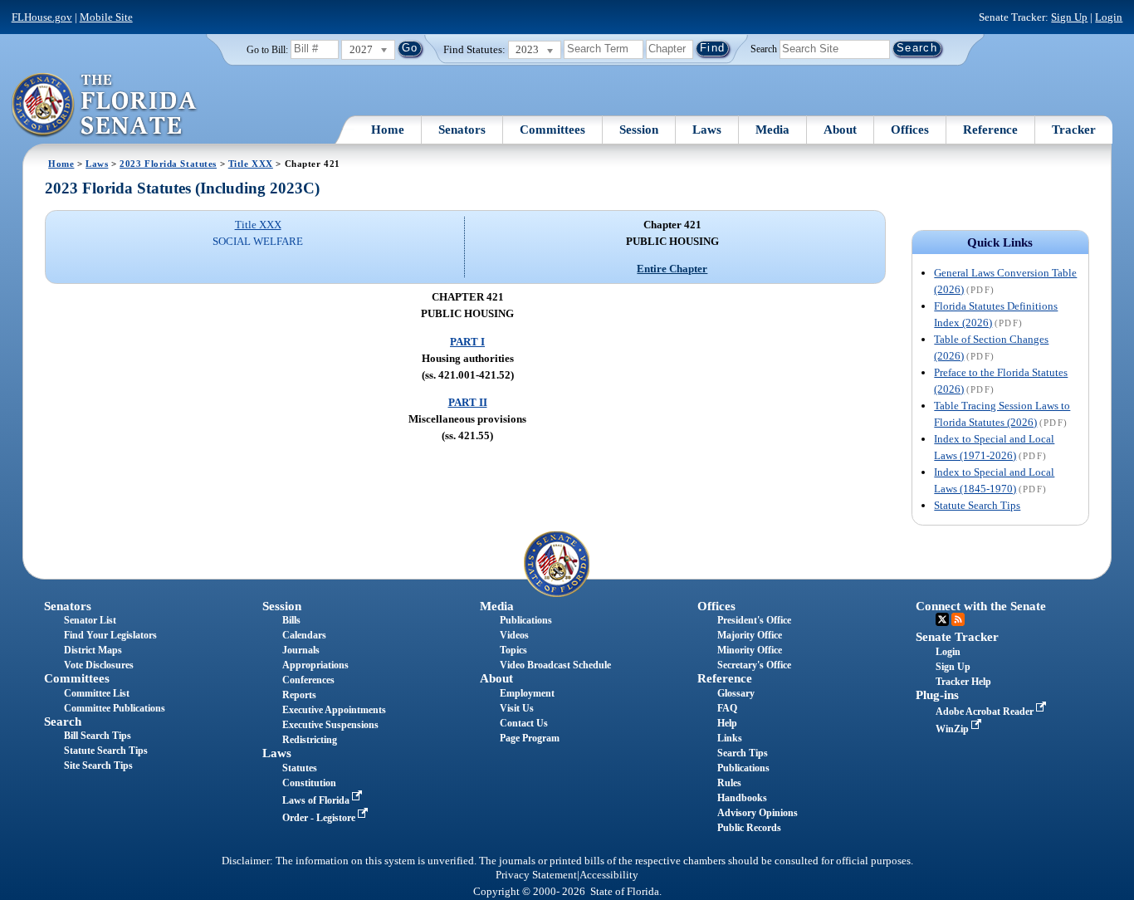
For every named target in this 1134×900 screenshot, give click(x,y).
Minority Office (749, 650)
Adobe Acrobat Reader (986, 711)
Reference (990, 129)
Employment (527, 693)
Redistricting (309, 740)
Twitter (942, 619)
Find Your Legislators (110, 635)
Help (727, 723)
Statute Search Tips (977, 505)
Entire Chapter (672, 268)
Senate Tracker (957, 636)
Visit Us (517, 708)
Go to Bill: (267, 50)
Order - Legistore (320, 818)
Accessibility (608, 875)
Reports (299, 695)
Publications (526, 620)
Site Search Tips (98, 765)
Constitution (309, 783)
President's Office (754, 620)
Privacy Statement (536, 875)
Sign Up (1069, 17)
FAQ (727, 708)
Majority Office (749, 635)
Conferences (308, 680)
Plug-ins (937, 695)
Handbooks (742, 798)
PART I (467, 341)
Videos (514, 635)
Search (763, 48)
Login (1108, 17)
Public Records (749, 828)
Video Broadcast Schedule (555, 665)
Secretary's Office (754, 665)
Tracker (1074, 129)
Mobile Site (106, 17)
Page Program (530, 738)
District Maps (93, 650)
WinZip (953, 729)
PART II (467, 402)
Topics (513, 650)
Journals (301, 650)
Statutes (299, 768)
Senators (462, 129)
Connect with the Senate (981, 606)
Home (387, 129)
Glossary (736, 693)
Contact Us (524, 723)
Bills (291, 620)
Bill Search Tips (97, 735)
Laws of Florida (317, 800)
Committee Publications (114, 708)
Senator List (90, 620)
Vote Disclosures (99, 665)
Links (729, 738)
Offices (910, 129)
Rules (729, 783)
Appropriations (315, 665)
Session (638, 129)
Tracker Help (963, 681)
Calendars (304, 635)
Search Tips (742, 753)
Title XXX (250, 164)
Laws (706, 129)
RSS (958, 619)
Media (772, 129)
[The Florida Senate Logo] (105, 105)
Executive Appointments (334, 710)
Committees (552, 129)
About (840, 129)
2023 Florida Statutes (168, 164)
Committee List (97, 693)
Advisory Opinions (757, 813)
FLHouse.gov (42, 17)
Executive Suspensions (330, 725)
